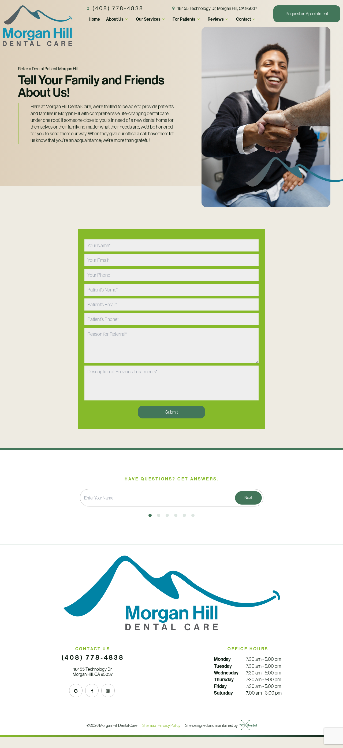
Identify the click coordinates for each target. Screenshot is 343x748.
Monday (222, 659)
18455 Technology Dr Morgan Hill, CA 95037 (93, 672)
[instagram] (108, 690)
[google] (76, 690)
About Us (115, 19)
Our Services (148, 19)
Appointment (307, 13)
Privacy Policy (169, 725)
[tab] (150, 515)
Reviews (216, 19)
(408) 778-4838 (118, 8)
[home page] (37, 25)
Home (94, 19)
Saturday (223, 693)
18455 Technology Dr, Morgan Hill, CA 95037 (217, 8)
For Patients (184, 19)
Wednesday (226, 673)
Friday (220, 686)
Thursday (224, 679)
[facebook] (92, 690)
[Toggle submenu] (126, 19)
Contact (243, 19)
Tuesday (223, 666)
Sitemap (149, 725)
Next (248, 497)
